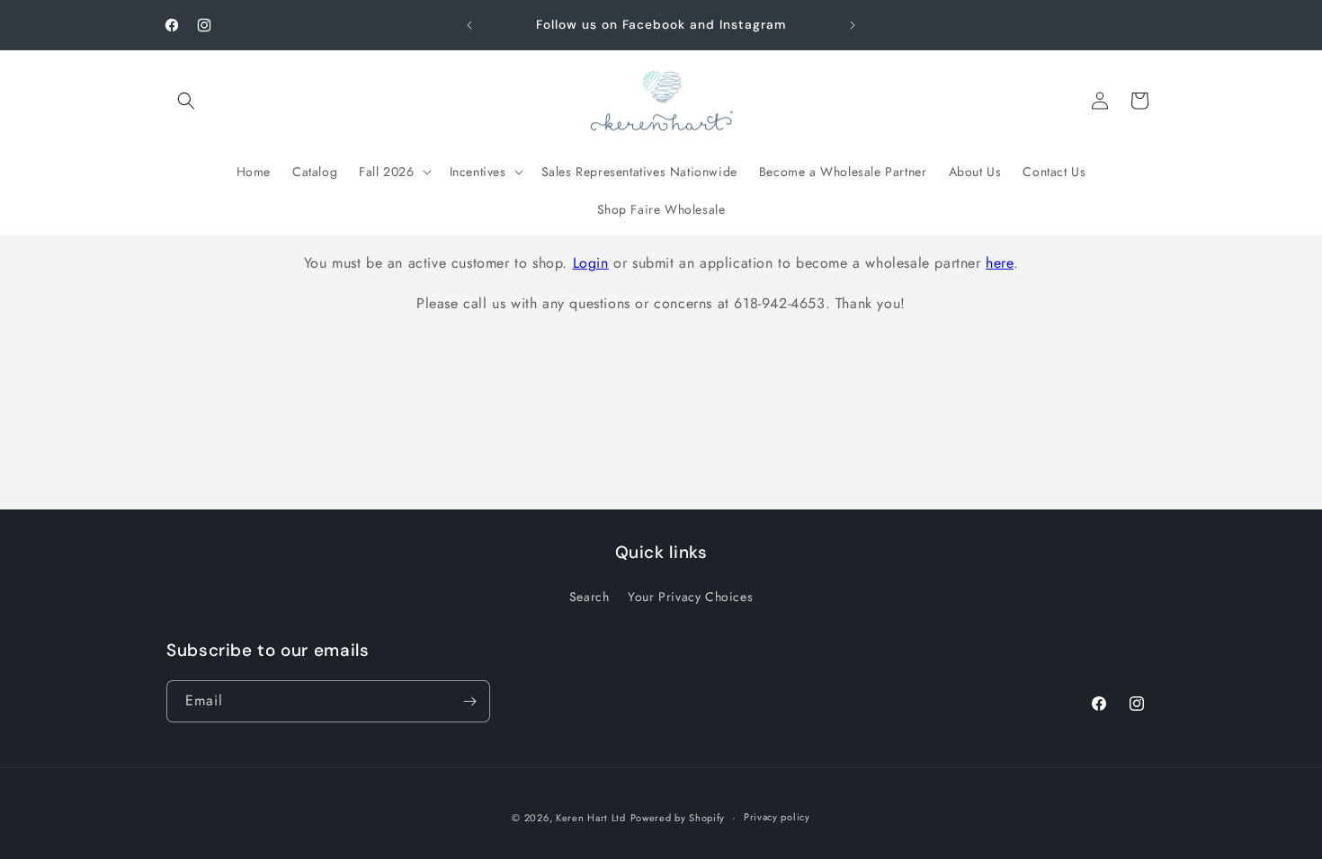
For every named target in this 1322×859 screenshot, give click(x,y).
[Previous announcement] (469, 25)
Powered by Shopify (678, 817)
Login (591, 262)
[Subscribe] (469, 701)
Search (589, 597)
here (999, 262)
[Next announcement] (852, 25)
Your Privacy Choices (690, 597)
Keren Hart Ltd (591, 817)
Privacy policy (777, 817)
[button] (186, 100)
